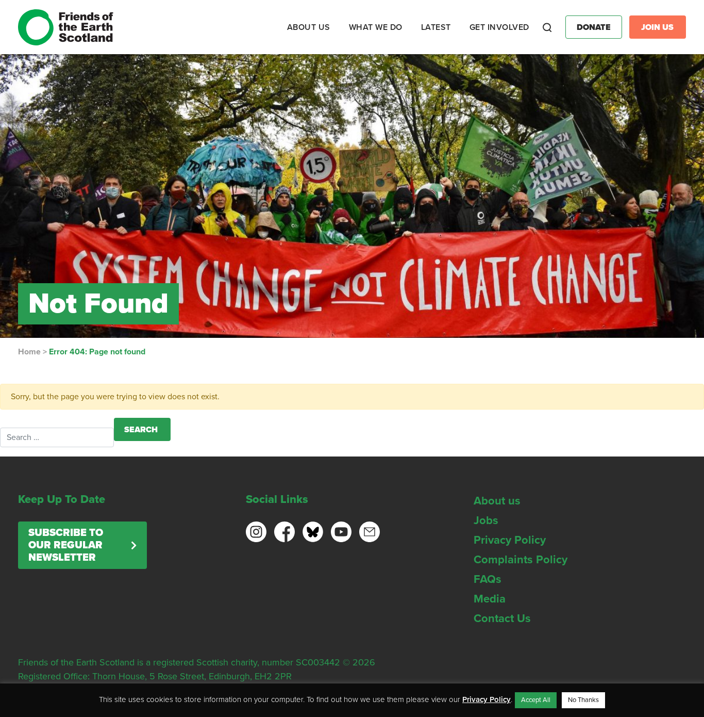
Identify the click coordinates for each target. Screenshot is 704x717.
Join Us (657, 27)
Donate (594, 27)
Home (29, 352)
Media (490, 599)
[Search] (547, 27)
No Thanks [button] (583, 700)
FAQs (487, 579)
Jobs (486, 520)
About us (497, 501)
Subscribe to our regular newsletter (65, 545)
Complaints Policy (520, 559)
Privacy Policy (510, 540)
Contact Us (502, 618)
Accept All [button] (535, 700)
